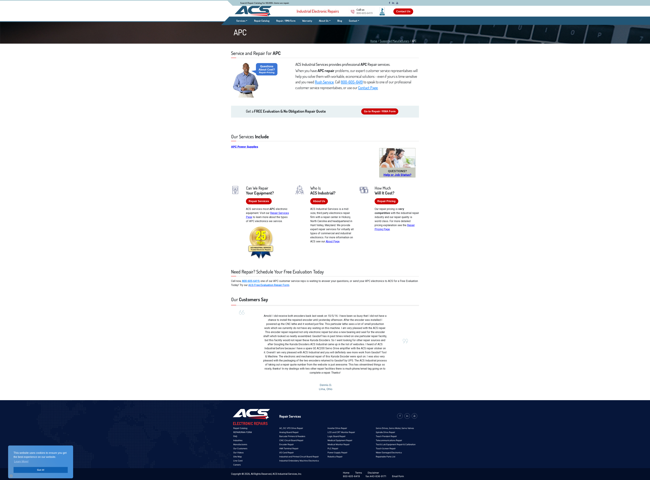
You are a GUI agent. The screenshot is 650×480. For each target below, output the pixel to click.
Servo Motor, (395, 428)
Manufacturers (240, 444)
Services (241, 20)
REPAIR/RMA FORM (242, 432)
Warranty (307, 20)
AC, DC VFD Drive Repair (291, 428)
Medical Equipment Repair (340, 440)
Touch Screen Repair (386, 448)
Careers (237, 464)
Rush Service (324, 81)
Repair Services (259, 201)
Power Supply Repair (337, 452)
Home (373, 41)
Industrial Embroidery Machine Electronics (299, 460)
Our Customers (240, 448)
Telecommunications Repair (389, 440)
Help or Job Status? (397, 175)
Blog (339, 20)
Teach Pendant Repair (386, 436)
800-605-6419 (352, 81)
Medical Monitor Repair (339, 444)
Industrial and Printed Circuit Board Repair (299, 456)
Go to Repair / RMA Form (380, 111)
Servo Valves (408, 428)
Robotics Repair (335, 456)
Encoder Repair (286, 444)
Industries (237, 440)
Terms (358, 472)
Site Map (237, 456)
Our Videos (238, 452)
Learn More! (21, 461)
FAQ (235, 436)
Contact (353, 20)
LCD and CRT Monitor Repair (341, 432)
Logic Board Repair (336, 436)
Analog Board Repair (289, 432)
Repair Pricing (386, 201)
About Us (324, 20)
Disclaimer (373, 472)
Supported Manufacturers (394, 41)
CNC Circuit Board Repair (291, 440)
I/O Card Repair (286, 452)
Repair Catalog (261, 20)
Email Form (398, 476)
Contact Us (403, 11)
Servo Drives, (382, 428)
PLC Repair (333, 448)
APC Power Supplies (244, 146)
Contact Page (368, 87)
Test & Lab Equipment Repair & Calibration (396, 444)
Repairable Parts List (385, 456)
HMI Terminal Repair (288, 448)
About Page (333, 241)
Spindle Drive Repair (385, 432)
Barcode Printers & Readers (292, 436)
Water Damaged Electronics (389, 452)
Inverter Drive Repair (337, 428)
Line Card (237, 460)
